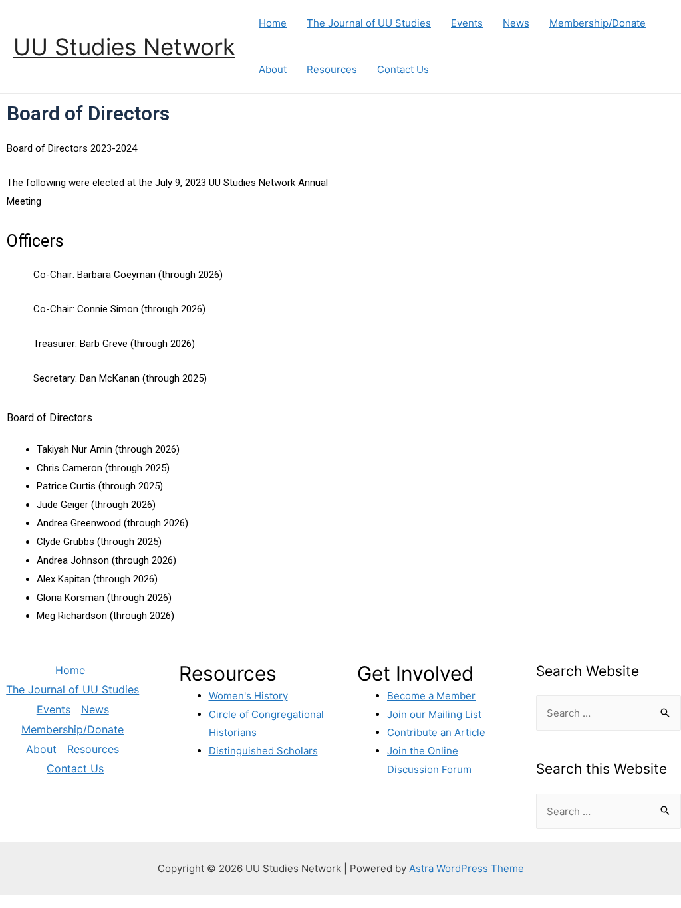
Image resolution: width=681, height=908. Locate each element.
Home (273, 23)
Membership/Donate (597, 23)
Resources (332, 69)
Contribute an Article (436, 732)
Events (467, 23)
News (516, 23)
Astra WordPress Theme (466, 868)
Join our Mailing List (434, 714)
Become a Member (431, 695)
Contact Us (403, 69)
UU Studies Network (124, 46)
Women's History (248, 695)
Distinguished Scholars (263, 750)
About (273, 69)
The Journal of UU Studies (369, 23)
